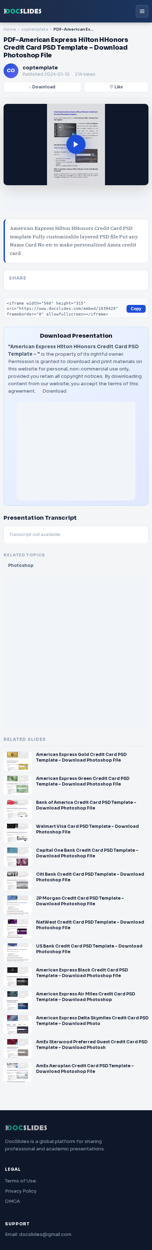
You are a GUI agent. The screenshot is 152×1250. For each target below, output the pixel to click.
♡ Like (116, 87)
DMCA (12, 1201)
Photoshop (21, 565)
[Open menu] (142, 11)
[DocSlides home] (23, 11)
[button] (76, 144)
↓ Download (42, 87)
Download (54, 391)
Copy (136, 309)
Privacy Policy (20, 1191)
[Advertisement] (76, 451)
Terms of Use (20, 1181)
